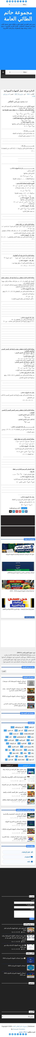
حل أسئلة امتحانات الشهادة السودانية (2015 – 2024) (22, 591)
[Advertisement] (18, 50)
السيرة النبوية (22, 740)
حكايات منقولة (16, 753)
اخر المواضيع (26, 765)
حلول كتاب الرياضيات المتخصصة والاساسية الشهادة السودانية (20, 554)
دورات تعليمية (31, 756)
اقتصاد (12, 756)
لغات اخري (10, 759)
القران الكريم (11, 740)
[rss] (18, 1)
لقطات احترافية (21, 759)
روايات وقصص (31, 749)
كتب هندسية (15, 733)
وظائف (25, 753)
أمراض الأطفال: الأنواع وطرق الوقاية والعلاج (14, 800)
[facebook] (23, 1)
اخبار (33, 743)
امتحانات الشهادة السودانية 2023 (17, 965)
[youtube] (12, 1)
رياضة (32, 753)
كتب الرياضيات (13, 743)
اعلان (10, 737)
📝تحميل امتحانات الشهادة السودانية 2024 (14, 958)
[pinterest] (10, 1)
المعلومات (27, 857)
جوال (9, 749)
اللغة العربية (23, 743)
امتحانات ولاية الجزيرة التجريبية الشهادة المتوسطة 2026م (20, 572)
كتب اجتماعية (31, 730)
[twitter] (26, 1)
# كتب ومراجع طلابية (15, 508)
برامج (32, 737)
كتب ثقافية (31, 727)
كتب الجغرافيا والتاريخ (21, 737)
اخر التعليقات (9, 765)
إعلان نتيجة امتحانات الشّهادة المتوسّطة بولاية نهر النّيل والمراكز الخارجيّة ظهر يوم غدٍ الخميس (14, 937)
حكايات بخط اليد (19, 749)
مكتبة (28, 861)
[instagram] (21, 1)
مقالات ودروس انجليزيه (29, 746)
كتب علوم (20, 730)
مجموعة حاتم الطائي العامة (18, 16)
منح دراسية (21, 756)
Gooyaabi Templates (19, 1029)
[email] (15, 1)
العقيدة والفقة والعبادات (29, 733)
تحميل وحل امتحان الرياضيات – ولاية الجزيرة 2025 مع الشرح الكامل (18, 609)
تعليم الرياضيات (26, 852)
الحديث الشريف (15, 746)
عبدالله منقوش (23, 1032)
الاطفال (32, 740)
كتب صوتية (31, 759)
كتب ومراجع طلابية (19, 727)
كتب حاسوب (10, 730)
